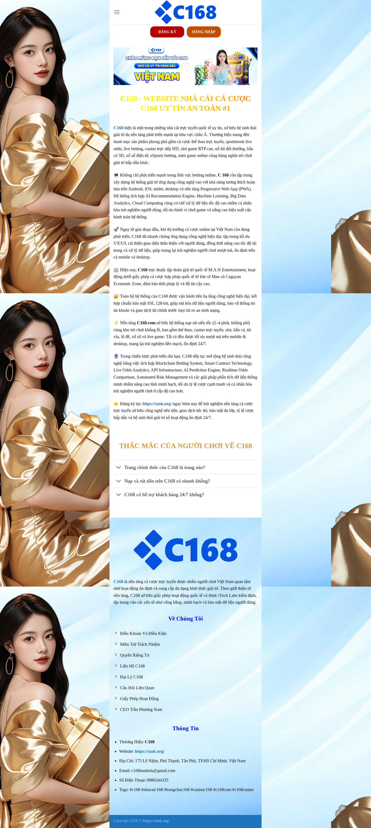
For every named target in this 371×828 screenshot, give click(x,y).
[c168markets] (185, 12)
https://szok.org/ (149, 751)
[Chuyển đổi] (119, 468)
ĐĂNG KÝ (167, 32)
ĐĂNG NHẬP (203, 32)
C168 (118, 581)
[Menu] (117, 12)
